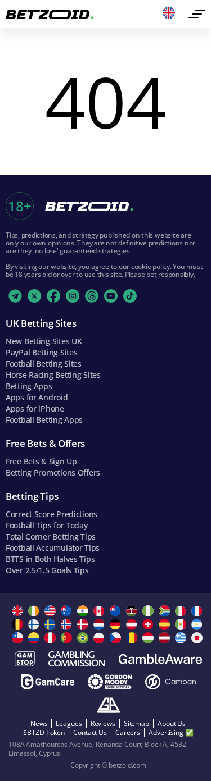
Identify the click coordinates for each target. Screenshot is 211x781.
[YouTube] (111, 296)
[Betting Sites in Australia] (68, 610)
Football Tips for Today (47, 525)
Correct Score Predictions (51, 514)
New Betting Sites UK (44, 341)
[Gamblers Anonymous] (108, 705)
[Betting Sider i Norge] (68, 624)
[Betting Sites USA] (51, 610)
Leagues (69, 723)
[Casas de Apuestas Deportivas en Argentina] (198, 624)
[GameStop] (25, 658)
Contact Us (90, 732)
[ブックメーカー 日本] (198, 637)
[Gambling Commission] (76, 658)
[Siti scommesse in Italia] (182, 610)
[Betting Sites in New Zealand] (117, 610)
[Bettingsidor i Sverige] (51, 624)
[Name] (196, 14)
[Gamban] (170, 681)
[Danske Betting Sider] (84, 624)
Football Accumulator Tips (53, 547)
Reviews (103, 723)
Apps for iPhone (35, 408)
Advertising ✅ (171, 732)
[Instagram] (72, 296)
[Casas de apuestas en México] (182, 624)
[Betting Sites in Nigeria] (149, 610)
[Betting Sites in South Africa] (166, 610)
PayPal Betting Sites (41, 352)
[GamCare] (47, 681)
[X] (34, 296)
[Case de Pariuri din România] (133, 637)
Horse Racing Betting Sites (53, 374)
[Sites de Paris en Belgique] (19, 624)
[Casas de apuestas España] (166, 624)
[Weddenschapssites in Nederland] (100, 624)
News (39, 723)
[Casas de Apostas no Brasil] (84, 637)
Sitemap (136, 723)
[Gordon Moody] (110, 681)
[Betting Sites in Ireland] (35, 610)
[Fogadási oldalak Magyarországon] (149, 637)
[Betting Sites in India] (84, 610)
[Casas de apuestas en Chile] (19, 637)
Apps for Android (37, 397)
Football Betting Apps (44, 419)
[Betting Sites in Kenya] (133, 610)
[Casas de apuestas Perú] (51, 637)
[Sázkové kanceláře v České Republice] (117, 637)
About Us (172, 723)
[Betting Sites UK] (19, 610)
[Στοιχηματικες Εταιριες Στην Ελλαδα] (182, 637)
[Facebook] (53, 296)
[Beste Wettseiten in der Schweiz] (149, 624)
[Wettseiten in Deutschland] (117, 624)
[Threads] (91, 296)
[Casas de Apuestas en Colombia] (35, 637)
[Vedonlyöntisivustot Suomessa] (35, 624)
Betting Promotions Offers (53, 472)
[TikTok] (130, 296)
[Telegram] (15, 296)
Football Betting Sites (44, 363)
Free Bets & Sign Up (41, 461)
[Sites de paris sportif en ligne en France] (198, 610)
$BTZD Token (44, 732)
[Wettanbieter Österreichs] (133, 624)
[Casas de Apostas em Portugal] (68, 637)
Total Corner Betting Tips (51, 536)
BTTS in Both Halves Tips (50, 559)
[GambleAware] (160, 658)
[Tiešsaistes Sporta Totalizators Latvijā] (166, 637)
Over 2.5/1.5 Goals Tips (47, 570)
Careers (127, 732)
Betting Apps (29, 386)
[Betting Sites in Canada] (100, 610)
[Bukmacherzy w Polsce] (100, 637)
